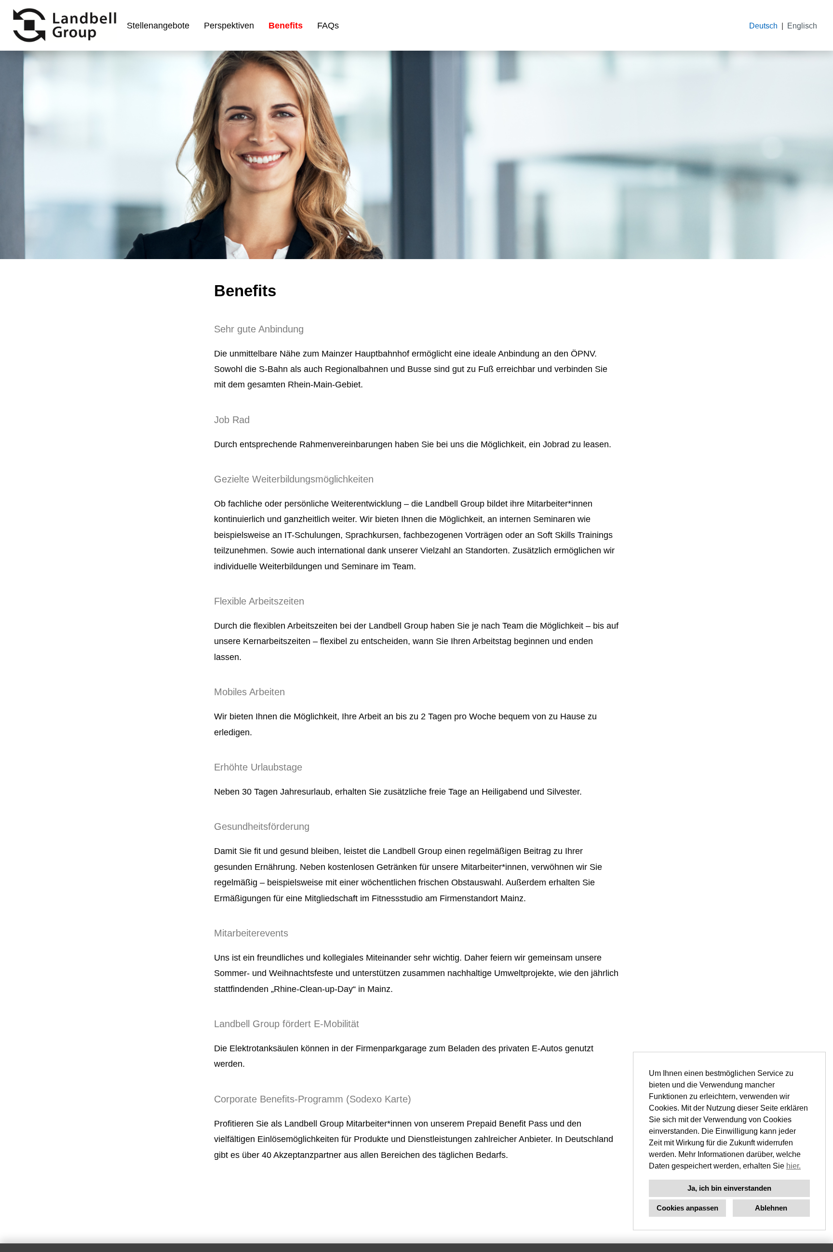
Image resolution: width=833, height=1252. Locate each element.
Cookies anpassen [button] (687, 1208)
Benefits (286, 25)
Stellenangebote (158, 25)
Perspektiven (229, 25)
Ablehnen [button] (771, 1208)
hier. (793, 1166)
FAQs (328, 25)
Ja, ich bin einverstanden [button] (729, 1188)
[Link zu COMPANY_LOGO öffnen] (64, 25)
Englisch (802, 26)
